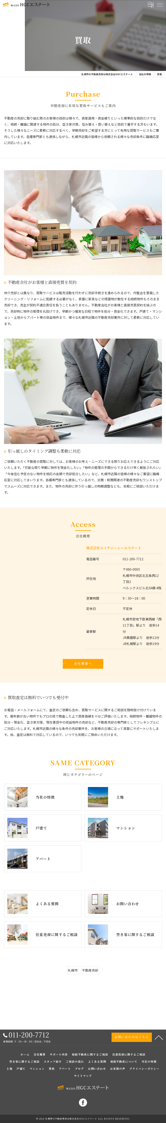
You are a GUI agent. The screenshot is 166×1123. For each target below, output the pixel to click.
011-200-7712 (133, 558)
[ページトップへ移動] (159, 1037)
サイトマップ (83, 1076)
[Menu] (159, 4)
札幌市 (73, 970)
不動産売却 (90, 970)
